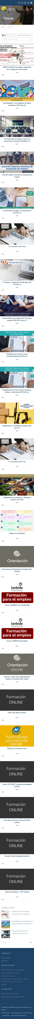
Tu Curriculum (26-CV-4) (17, 246)
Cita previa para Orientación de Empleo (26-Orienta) (17, 570)
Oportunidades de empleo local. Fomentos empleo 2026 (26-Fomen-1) (17, 319)
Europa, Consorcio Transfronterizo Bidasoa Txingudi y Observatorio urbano (15, 980)
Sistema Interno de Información (18, 1015)
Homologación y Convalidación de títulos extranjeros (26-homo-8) (17, 104)
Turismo (3, 985)
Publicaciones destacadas (9, 994)
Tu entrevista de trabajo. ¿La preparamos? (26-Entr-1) (17, 212)
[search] (30, 39)
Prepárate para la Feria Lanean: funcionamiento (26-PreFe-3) (17, 355)
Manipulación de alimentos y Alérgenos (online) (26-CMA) (17, 498)
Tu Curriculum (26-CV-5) (17, 462)
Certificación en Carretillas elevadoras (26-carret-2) (17, 427)
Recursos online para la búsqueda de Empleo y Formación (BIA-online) (17, 678)
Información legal (5, 1013)
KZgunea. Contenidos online (17, 748)
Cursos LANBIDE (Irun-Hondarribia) (17, 605)
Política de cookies (27, 1013)
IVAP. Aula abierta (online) (17, 713)
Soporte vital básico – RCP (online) (17, 892)
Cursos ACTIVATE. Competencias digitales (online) (17, 785)
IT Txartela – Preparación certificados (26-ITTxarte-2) (17, 283)
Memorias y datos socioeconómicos (12, 997)
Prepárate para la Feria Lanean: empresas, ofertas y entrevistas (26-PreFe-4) (17, 391)
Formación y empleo (7, 976)
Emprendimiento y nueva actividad (12, 970)
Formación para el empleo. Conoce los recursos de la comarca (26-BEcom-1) (17, 140)
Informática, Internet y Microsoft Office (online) (17, 821)
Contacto (4, 961)
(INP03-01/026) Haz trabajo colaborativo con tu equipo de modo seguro (17, 68)
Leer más (17, 54)
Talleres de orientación (17, 533)
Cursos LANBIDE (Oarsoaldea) (17, 641)
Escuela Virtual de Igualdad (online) (17, 856)
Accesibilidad (6, 1015)
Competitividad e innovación (10, 973)
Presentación (5, 958)
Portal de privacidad (16, 1013)
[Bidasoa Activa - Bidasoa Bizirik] (8, 9)
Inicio (3, 27)
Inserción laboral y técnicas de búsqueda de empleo (17, 176)
